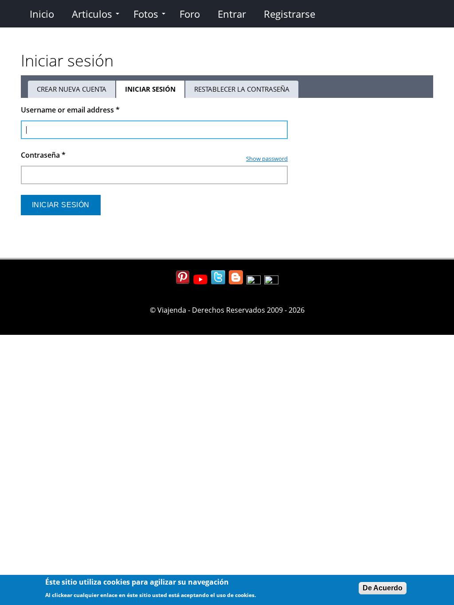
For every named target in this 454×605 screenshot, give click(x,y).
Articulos (92, 13)
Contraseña (43, 155)
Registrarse (289, 13)
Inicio (42, 13)
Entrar (232, 13)
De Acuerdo (383, 588)
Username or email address (70, 110)
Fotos (145, 13)
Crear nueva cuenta (71, 89)
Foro (190, 13)
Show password (267, 159)
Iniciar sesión (155, 91)
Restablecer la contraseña (242, 89)
